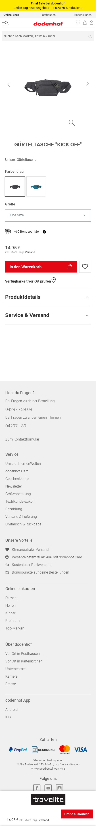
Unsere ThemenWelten (23, 463)
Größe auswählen (76, 814)
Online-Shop (11, 14)
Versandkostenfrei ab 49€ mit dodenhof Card (47, 557)
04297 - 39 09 (18, 409)
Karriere (11, 676)
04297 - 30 (15, 425)
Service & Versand (27, 315)
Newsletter (13, 486)
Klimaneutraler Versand (30, 549)
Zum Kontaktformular (22, 439)
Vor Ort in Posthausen (22, 654)
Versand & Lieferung (21, 516)
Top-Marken (14, 628)
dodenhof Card (17, 471)
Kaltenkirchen (83, 14)
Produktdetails (22, 297)
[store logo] (39, 24)
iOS (8, 717)
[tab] (48, 297)
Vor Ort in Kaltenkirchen (23, 661)
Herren (10, 605)
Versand (30, 252)
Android (11, 709)
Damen (11, 598)
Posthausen (48, 14)
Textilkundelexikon (20, 501)
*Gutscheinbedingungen (48, 760)
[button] (8, 84)
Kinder (10, 613)
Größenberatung (18, 494)
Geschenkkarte (17, 479)
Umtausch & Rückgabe (23, 524)
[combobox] (48, 36)
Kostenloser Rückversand (32, 565)
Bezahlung (13, 509)
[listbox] (48, 215)
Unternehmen (16, 669)
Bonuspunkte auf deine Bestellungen (40, 572)
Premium (12, 621)
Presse (10, 684)
